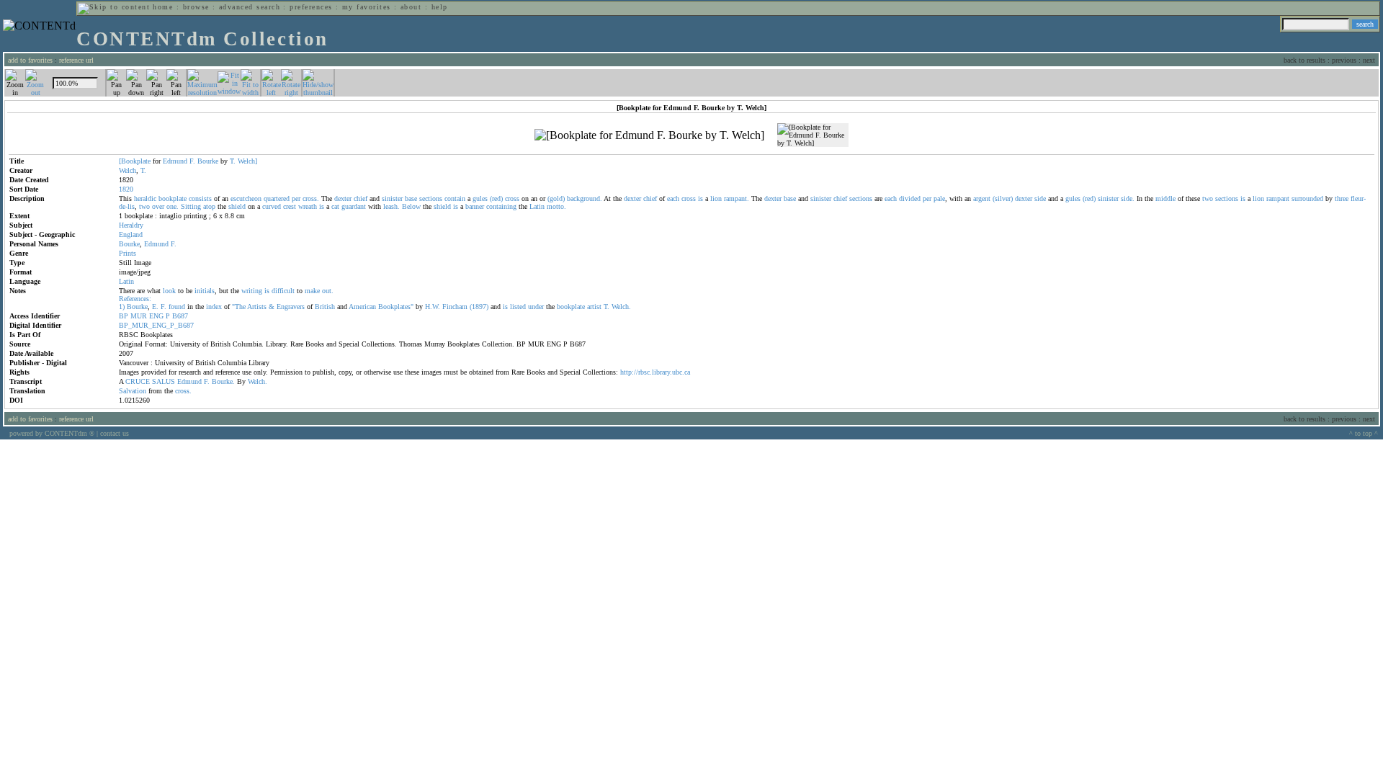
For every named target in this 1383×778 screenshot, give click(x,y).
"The (239, 306)
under (536, 306)
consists (200, 198)
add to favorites (30, 60)
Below (411, 206)
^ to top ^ (1363, 433)
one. (172, 206)
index (214, 306)
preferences (311, 7)
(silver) (1003, 198)
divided (910, 198)
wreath (307, 206)
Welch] (247, 161)
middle (1165, 198)
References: (135, 299)
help (439, 7)
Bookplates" (395, 306)
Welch (127, 170)
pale (939, 198)
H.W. (432, 306)
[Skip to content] (114, 7)
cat (335, 206)
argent (981, 198)
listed (518, 306)
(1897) (479, 306)
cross (512, 198)
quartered (277, 198)
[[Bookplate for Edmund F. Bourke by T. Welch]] (649, 135)
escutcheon (245, 198)
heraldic (145, 198)
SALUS (163, 381)
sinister (392, 198)
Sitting (191, 206)
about (410, 7)
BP (123, 316)
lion (716, 198)
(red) (496, 198)
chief (360, 198)
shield (237, 206)
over (158, 206)
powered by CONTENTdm (51, 433)
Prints (127, 253)
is (700, 198)
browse (196, 7)
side (1040, 198)
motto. (556, 206)
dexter (343, 198)
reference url (76, 60)
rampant (1277, 198)
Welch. (621, 306)
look (169, 291)
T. (233, 161)
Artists (257, 306)
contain (454, 198)
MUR (138, 316)
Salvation (132, 391)
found (177, 306)
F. (192, 161)
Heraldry (131, 225)
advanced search (249, 7)
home (163, 7)
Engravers (291, 306)
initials (204, 291)
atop (209, 206)
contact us (114, 433)
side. (1127, 198)
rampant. (736, 198)
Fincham (454, 306)
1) (122, 306)
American (362, 306)
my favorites (366, 7)
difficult (283, 291)
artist (594, 306)
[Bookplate (135, 161)
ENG (156, 316)
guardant (353, 206)
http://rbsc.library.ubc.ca (655, 372)
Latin (537, 206)
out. (328, 291)
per (296, 198)
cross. (311, 198)
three (1341, 198)
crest (289, 206)
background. (584, 198)
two (1207, 198)
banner (474, 206)
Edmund (175, 161)
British (325, 306)
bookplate (172, 198)
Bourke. (223, 381)
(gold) (556, 198)
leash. (391, 206)
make (312, 291)
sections (430, 198)
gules (480, 198)
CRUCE (137, 381)
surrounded (1307, 198)
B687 (180, 316)
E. (155, 306)
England (131, 234)
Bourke (207, 161)
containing (501, 206)
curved (271, 206)
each (673, 198)
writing (251, 291)
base (411, 198)
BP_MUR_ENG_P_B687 (156, 325)
